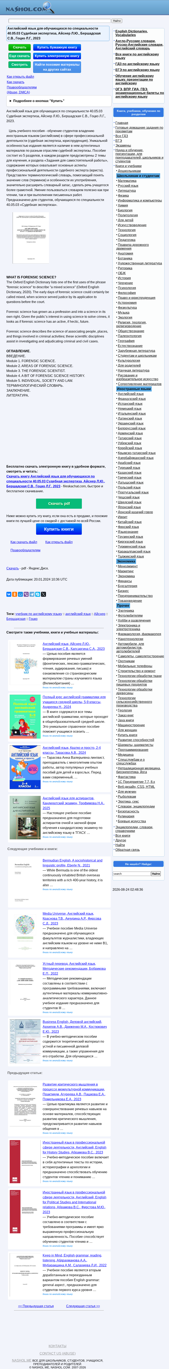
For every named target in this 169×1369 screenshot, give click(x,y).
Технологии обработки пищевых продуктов (134, 682)
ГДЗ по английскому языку (137, 64)
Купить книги (59, 529)
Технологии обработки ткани (140, 676)
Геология (125, 710)
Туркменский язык (132, 546)
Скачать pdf (59, 503)
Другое (120, 840)
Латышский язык (130, 482)
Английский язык (131, 394)
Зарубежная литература (136, 350)
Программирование (133, 750)
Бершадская (16, 619)
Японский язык (129, 507)
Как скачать (15, 82)
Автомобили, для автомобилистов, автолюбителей (130, 647)
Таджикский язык (131, 556)
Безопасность (128, 811)
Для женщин (127, 730)
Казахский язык (129, 472)
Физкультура (127, 307)
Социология (127, 235)
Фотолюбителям (130, 615)
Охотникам (126, 661)
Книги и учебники (128, 166)
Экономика (126, 576)
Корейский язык (130, 448)
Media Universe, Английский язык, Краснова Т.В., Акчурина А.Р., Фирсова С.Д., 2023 (72, 918)
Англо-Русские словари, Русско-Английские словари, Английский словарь (139, 44)
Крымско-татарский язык (137, 453)
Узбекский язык (129, 443)
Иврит (122, 517)
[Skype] (37, 594)
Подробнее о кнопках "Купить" (39, 101)
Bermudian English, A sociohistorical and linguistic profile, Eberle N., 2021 (72, 863)
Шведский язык (129, 502)
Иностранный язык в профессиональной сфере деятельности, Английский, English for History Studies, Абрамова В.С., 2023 (74, 1147)
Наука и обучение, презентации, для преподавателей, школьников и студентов (139, 155)
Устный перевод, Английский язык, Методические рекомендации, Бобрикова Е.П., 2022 (74, 968)
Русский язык (128, 185)
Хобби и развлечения (134, 620)
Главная (121, 123)
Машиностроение (131, 725)
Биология (125, 210)
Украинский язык (130, 423)
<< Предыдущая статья (36, 1306)
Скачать (19, 47)
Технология (127, 230)
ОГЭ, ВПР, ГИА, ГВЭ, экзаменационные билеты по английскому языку (139, 92)
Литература (127, 190)
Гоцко (33, 619)
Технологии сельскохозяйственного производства (134, 701)
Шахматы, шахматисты (135, 745)
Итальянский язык (132, 413)
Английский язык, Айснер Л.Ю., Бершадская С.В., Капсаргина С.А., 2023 (74, 646)
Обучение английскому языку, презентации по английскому (134, 79)
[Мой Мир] (20, 594)
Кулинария (126, 816)
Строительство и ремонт (136, 671)
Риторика (125, 268)
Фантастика (127, 777)
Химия (123, 205)
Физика (123, 195)
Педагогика (126, 240)
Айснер (99, 614)
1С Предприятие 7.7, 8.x (136, 782)
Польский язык (129, 487)
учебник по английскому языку (38, 614)
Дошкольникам (129, 171)
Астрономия (127, 302)
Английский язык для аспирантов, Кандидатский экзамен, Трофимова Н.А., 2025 (74, 803)
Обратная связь (127, 849)
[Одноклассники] (14, 594)
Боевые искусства (132, 821)
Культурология (129, 360)
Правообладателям (25, 550)
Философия (127, 293)
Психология (127, 288)
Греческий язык (129, 477)
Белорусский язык (132, 428)
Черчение (125, 283)
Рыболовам (127, 796)
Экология (125, 317)
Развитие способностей (136, 740)
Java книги (126, 720)
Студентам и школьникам (137, 355)
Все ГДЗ (121, 136)
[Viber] (26, 594)
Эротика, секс (128, 801)
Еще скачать (19, 56)
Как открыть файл (20, 76)
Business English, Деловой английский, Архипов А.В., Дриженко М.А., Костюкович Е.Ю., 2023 (75, 1026)
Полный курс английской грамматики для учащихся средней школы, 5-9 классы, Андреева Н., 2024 (74, 702)
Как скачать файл (24, 542)
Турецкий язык (129, 467)
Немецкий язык (129, 408)
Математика (127, 180)
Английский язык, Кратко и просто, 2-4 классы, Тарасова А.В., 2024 (72, 750)
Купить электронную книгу (57, 56)
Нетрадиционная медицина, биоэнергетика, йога (138, 770)
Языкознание (128, 532)
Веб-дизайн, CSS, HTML (136, 786)
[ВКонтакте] (8, 594)
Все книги (122, 835)
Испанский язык (130, 403)
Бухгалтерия (127, 586)
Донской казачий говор (135, 512)
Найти (120, 845)
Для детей (125, 220)
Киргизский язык (130, 541)
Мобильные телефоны (135, 666)
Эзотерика (126, 610)
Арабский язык (129, 463)
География (126, 341)
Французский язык (132, 398)
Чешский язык (129, 497)
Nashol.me (22, 1360)
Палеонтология (130, 336)
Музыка (123, 312)
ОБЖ (122, 273)
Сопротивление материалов (140, 384)
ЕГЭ (118, 140)
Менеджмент (128, 566)
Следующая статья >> (83, 1306)
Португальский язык (133, 492)
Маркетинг (126, 571)
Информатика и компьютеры (140, 200)
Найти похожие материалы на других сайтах (57, 67)
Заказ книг (126, 715)
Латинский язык (130, 418)
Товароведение (130, 600)
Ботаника (125, 258)
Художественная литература (140, 263)
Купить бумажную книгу (57, 47)
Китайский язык (130, 522)
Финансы (125, 581)
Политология (128, 215)
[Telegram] (31, 594)
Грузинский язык (130, 536)
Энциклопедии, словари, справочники (134, 829)
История (124, 278)
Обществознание (131, 331)
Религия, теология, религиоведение (131, 324)
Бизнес (123, 591)
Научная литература (133, 370)
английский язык (78, 614)
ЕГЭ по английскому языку (137, 70)
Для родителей (129, 365)
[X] (43, 594)
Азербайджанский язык (136, 458)
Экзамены (123, 145)
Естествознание (130, 346)
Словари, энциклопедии (136, 806)
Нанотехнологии (130, 639)
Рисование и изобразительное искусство (137, 377)
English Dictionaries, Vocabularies (131, 33)
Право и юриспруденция (136, 298)
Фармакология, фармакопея (139, 634)
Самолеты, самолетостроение (141, 656)
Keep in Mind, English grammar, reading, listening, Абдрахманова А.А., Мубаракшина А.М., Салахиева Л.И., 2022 (75, 1260)
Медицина (126, 754)
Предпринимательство (135, 596)
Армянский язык (130, 433)
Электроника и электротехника (128, 627)
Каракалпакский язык (134, 551)
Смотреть (20, 64)
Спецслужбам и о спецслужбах (130, 761)
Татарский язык (130, 438)
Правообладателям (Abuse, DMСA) (22, 90)
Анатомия (125, 253)
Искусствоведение (132, 225)
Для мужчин (127, 791)
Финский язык (128, 527)
